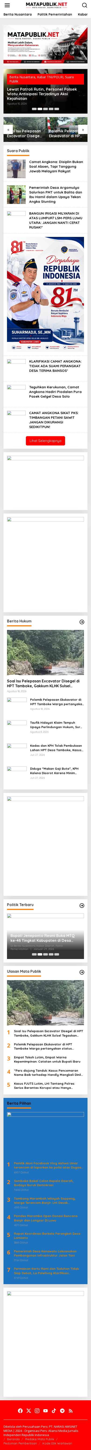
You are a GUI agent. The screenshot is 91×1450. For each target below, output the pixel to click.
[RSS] (71, 1411)
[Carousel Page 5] (56, 109)
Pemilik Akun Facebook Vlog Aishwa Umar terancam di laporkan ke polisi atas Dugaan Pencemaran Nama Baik (48, 1165)
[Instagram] (37, 1411)
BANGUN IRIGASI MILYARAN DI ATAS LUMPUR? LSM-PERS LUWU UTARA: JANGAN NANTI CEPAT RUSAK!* (55, 220)
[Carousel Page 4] (51, 109)
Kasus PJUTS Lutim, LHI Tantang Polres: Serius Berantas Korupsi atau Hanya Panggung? (44, 1086)
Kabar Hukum (47, 81)
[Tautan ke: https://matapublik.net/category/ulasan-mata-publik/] (82, 972)
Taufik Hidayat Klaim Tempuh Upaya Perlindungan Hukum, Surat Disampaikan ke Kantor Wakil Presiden (45, 94)
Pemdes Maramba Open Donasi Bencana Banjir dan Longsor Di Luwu (45, 1218)
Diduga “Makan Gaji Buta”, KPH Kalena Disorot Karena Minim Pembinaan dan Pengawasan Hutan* (54, 771)
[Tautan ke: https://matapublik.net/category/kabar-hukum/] (82, 622)
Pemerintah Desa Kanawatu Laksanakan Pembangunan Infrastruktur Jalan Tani (45, 1253)
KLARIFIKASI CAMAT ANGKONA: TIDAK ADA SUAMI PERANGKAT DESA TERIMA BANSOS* (55, 366)
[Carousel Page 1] (34, 109)
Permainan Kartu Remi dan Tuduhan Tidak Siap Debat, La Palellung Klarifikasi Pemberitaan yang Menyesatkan (46, 1271)
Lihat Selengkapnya (45, 441)
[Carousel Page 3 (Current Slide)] (45, 109)
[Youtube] (45, 1411)
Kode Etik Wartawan (57, 1443)
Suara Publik (69, 81)
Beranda (13, 1439)
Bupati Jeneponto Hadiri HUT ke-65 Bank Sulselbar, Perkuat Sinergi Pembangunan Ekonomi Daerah (42, 938)
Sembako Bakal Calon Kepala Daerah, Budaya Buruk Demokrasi (44, 1183)
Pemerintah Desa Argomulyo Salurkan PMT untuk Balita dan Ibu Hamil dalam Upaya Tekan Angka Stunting (55, 194)
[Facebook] (20, 1411)
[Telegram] (62, 1411)
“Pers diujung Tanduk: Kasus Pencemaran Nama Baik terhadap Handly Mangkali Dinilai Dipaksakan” (49, 1073)
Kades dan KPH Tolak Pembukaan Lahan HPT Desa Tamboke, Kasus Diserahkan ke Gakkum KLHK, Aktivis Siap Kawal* (56, 748)
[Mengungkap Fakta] (46, 5)
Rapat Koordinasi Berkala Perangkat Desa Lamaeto (47, 1236)
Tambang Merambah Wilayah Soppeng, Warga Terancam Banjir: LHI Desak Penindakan (45, 1201)
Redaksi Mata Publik (39, 1439)
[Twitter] (29, 1411)
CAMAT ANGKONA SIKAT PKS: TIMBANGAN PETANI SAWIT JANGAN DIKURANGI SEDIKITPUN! (54, 420)
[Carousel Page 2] (40, 109)
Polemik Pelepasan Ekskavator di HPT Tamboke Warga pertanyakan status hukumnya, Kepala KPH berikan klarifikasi (24, 133)
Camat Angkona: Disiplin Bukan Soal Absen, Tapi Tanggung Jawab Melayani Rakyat (56, 166)
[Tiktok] (54, 1411)
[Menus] (7, 5)
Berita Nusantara (22, 81)
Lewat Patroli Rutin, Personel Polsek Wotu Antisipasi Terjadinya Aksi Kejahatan (62, 133)
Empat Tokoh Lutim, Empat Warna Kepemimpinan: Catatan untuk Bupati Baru (47, 1059)
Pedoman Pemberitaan (20, 1443)
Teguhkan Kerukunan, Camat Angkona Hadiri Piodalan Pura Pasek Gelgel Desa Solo (55, 392)
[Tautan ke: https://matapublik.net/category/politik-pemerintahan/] (82, 905)
